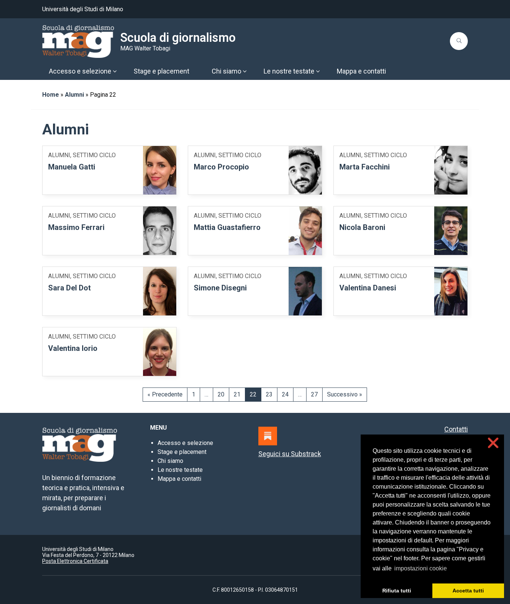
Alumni (74, 94)
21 (237, 394)
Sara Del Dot (69, 287)
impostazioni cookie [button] (420, 568)
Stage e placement (182, 451)
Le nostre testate (180, 469)
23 (269, 394)
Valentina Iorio (72, 348)
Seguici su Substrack (289, 454)
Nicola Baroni (362, 227)
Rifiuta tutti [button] (396, 591)
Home (50, 94)
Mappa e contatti (179, 478)
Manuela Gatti (71, 166)
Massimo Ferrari (76, 227)
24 (285, 394)
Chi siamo (170, 460)
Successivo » (344, 394)
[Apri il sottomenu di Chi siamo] (244, 71)
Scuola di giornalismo (178, 38)
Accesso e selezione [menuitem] (80, 71)
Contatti (456, 429)
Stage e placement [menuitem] (161, 71)
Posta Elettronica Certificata (75, 561)
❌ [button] (493, 442)
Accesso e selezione (185, 442)
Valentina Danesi (367, 287)
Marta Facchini (364, 166)
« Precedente (165, 394)
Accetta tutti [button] (468, 591)
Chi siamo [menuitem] (226, 71)
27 (314, 394)
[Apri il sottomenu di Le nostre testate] (317, 71)
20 (221, 394)
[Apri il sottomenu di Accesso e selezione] (114, 71)
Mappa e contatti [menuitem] (361, 71)
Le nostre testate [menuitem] (289, 71)
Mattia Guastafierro (227, 227)
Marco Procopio (221, 166)
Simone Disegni (220, 287)
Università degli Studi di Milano (82, 9)
